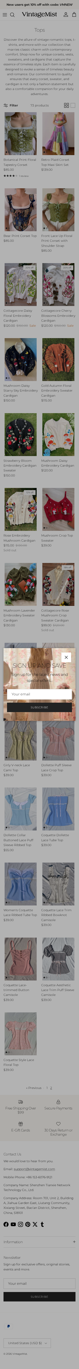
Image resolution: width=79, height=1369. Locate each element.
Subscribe (39, 707)
